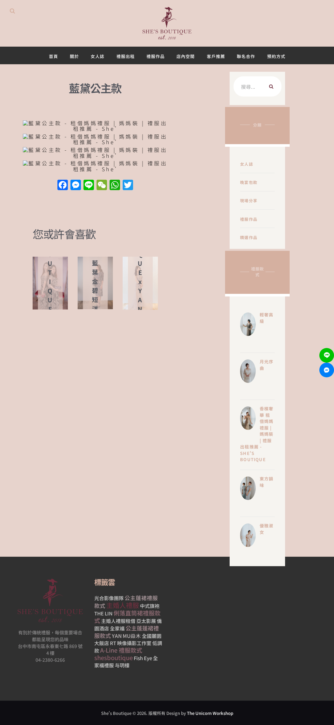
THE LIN (103, 613)
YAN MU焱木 (126, 635)
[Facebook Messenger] (326, 370)
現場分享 (248, 200)
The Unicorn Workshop (210, 713)
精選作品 (248, 237)
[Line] (326, 355)
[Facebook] (62, 185)
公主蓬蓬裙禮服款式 (126, 632)
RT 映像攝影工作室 (130, 643)
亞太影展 (146, 620)
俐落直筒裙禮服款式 (127, 617)
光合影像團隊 (109, 598)
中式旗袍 (149, 605)
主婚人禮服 (122, 605)
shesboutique (113, 657)
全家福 (117, 628)
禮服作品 (248, 219)
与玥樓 (122, 665)
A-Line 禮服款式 (121, 650)
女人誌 (246, 164)
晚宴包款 (248, 182)
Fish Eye (143, 658)
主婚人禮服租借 (118, 620)
